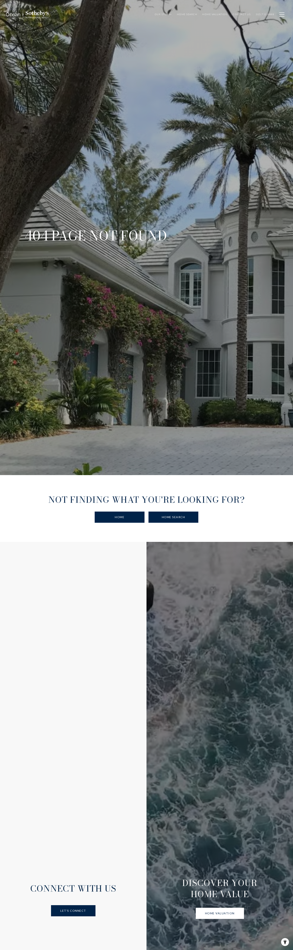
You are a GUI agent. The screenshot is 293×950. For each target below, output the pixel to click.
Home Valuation (220, 913)
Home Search (173, 517)
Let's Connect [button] (73, 910)
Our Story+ (163, 14)
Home (119, 517)
